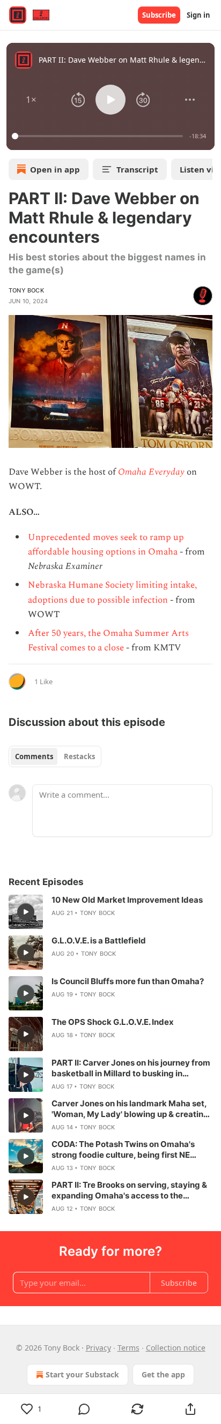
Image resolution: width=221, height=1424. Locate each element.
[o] (25, 911)
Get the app (163, 1374)
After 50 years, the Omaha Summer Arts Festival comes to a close (108, 640)
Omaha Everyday (151, 472)
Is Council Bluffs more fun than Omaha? (127, 981)
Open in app (55, 169)
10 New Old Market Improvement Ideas (127, 900)
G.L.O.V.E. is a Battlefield (98, 940)
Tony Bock (26, 290)
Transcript (137, 169)
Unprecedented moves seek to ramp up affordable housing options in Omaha (106, 544)
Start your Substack (82, 1374)
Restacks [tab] (79, 756)
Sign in (198, 15)
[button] (31, 99)
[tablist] (55, 756)
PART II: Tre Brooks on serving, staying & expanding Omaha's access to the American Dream (129, 1190)
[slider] (99, 136)
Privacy (98, 1348)
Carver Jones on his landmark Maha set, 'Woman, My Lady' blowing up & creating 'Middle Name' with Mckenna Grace (130, 1109)
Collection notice (175, 1348)
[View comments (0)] (84, 1409)
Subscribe (159, 15)
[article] (110, 912)
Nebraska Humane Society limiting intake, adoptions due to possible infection (112, 592)
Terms (128, 1348)
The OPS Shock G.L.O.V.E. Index (112, 1022)
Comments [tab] (34, 756)
